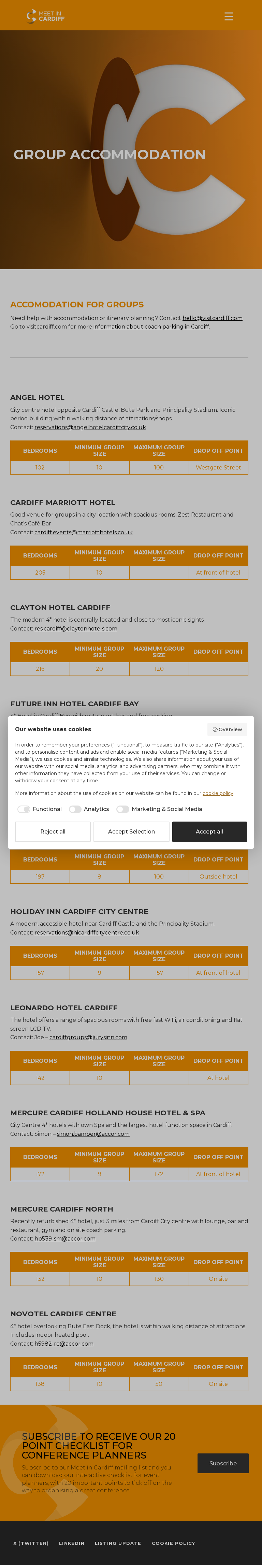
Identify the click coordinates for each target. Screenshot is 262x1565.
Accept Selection (131, 831)
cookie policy (218, 793)
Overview (230, 729)
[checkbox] (38, 809)
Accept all (209, 831)
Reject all (53, 831)
